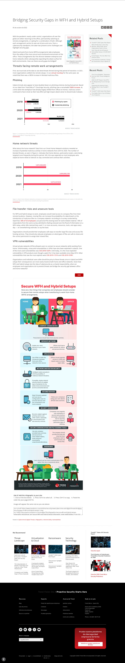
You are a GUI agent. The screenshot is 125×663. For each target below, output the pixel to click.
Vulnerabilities (56, 519)
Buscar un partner (24, 613)
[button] (31, 639)
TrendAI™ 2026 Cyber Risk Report (101, 42)
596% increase (75, 87)
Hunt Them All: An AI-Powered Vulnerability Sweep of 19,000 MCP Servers (100, 51)
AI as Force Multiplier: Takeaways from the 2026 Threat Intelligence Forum (100, 76)
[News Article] (101, 541)
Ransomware (54, 538)
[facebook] (105, 27)
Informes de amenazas (25, 610)
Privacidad (22, 656)
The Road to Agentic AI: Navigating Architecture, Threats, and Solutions (72, 573)
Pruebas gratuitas (46, 613)
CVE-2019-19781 (67, 255)
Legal (29, 656)
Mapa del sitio (58, 656)
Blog (20, 603)
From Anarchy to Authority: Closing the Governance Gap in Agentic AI (100, 60)
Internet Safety (47, 519)
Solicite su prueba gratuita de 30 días (89, 643)
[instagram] (34, 629)
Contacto (43, 606)
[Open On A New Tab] (74, 48)
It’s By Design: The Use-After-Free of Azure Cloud (100, 56)
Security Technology (71, 539)
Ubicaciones (66, 610)
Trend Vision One (46, 592)
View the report (95, 550)
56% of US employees (28, 221)
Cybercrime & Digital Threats (26, 519)
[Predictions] (101, 565)
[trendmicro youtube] (39, 629)
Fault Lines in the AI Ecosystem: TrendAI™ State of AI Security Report (20, 555)
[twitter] (108, 27)
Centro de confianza (68, 617)
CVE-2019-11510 (52, 255)
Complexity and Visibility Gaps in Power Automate (21, 573)
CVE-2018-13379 (45, 251)
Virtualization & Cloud (37, 539)
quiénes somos (67, 603)
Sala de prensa (23, 606)
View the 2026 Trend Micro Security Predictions (99, 575)
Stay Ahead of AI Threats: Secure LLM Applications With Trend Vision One (72, 565)
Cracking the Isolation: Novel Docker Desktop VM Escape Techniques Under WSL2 (38, 566)
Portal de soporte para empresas (50, 603)
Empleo (65, 606)
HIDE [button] (79, 275)
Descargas (44, 610)
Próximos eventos (68, 613)
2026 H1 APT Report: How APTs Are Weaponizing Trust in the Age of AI (100, 81)
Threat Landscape (19, 539)
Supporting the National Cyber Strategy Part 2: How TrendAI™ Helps (99, 87)
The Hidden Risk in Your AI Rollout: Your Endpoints (100, 94)
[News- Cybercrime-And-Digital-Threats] (102, 27)
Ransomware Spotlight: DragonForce (55, 566)
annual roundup (57, 73)
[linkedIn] (111, 27)
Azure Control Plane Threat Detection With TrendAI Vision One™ (38, 573)
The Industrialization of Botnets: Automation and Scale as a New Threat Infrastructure (21, 566)
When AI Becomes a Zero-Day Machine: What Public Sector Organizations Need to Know (99, 46)
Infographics (39, 519)
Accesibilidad (37, 656)
